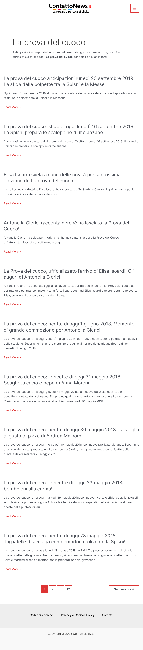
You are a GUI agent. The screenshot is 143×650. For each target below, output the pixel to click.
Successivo (124, 589)
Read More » (12, 107)
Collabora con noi (42, 615)
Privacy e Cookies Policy (78, 615)
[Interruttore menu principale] (134, 8)
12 (68, 589)
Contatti (107, 615)
